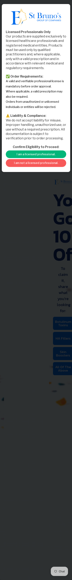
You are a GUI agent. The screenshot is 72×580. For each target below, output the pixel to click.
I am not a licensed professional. (36, 163)
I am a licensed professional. (36, 154)
